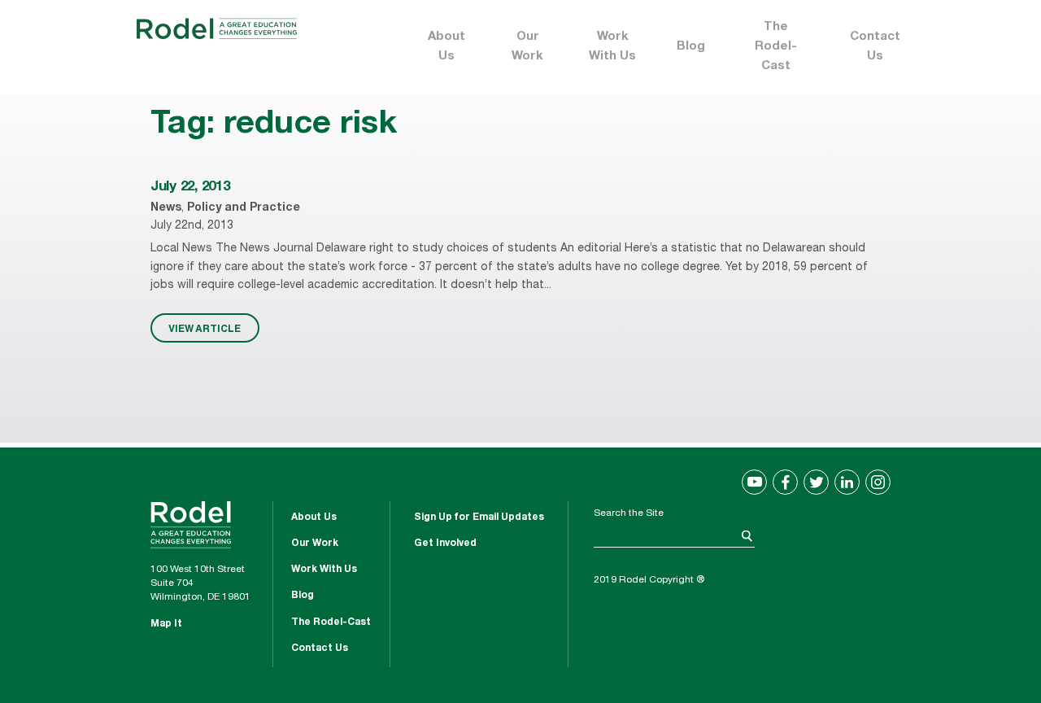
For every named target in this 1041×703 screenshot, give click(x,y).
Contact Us (875, 47)
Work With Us (612, 47)
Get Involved (445, 543)
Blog (691, 47)
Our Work (527, 47)
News (165, 208)
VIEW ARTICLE (204, 328)
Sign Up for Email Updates (479, 517)
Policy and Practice (243, 208)
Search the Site (629, 513)
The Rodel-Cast (776, 46)
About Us (446, 47)
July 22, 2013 (190, 187)
